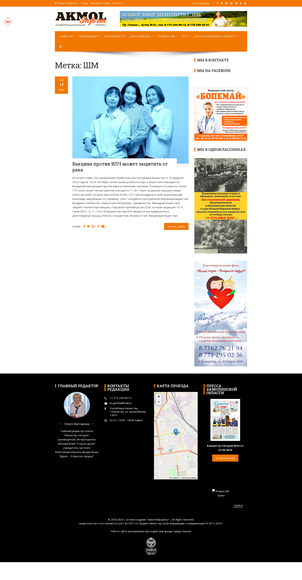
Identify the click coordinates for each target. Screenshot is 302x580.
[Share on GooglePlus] (93, 226)
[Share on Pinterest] (98, 226)
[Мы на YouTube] (245, 3)
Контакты (117, 3)
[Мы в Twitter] (222, 3)
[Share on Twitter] (88, 226)
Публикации (88, 36)
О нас (85, 3)
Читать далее (176, 226)
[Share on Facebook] (84, 226)
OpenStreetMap (189, 477)
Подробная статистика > (238, 506)
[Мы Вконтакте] (231, 3)
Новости (66, 36)
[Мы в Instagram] (226, 3)
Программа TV (114, 36)
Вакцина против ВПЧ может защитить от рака (120, 167)
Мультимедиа (140, 36)
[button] (176, 432)
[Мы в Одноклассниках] (241, 3)
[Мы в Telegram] (236, 3)
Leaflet (174, 477)
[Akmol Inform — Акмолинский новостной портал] (81, 18)
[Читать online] (225, 419)
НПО (185, 36)
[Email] (102, 226)
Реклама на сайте (100, 3)
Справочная (166, 36)
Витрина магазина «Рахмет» (215, 36)
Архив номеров (225, 458)
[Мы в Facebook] (217, 3)
